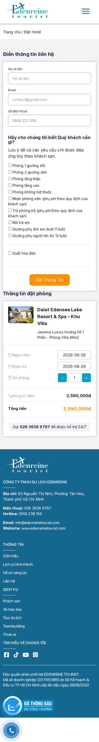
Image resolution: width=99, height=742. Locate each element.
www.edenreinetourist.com (43, 528)
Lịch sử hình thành (18, 564)
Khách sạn (11, 601)
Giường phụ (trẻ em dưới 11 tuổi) (38, 229)
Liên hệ (9, 581)
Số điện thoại (17, 111)
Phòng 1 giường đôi (28, 165)
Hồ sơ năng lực (15, 572)
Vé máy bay (12, 609)
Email (12, 90)
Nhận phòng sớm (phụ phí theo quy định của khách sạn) (48, 201)
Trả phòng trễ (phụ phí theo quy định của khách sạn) (45, 213)
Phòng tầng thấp (26, 179)
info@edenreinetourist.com (37, 522)
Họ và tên (15, 69)
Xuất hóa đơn (23, 253)
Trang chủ (12, 31)
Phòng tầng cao (25, 185)
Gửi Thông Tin (49, 279)
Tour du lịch (12, 617)
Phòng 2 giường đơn (29, 172)
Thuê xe (9, 634)
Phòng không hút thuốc (31, 192)
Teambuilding (14, 626)
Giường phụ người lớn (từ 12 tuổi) (39, 236)
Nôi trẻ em (20, 222)
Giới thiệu (11, 556)
